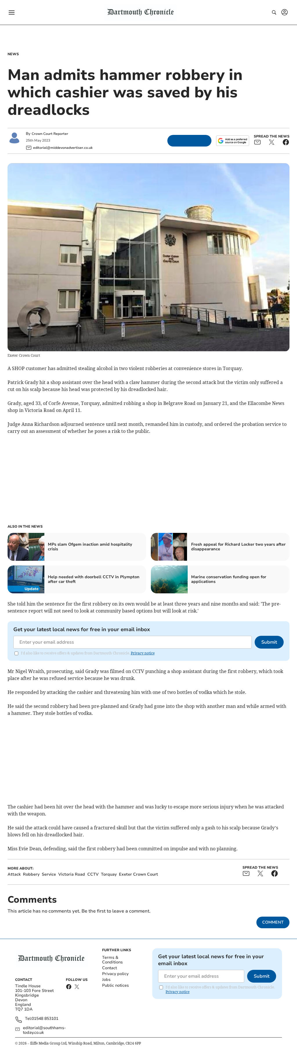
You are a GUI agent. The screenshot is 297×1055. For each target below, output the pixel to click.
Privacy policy (115, 974)
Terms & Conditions (112, 960)
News (13, 54)
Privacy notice (143, 653)
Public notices (115, 985)
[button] (12, 12)
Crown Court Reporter (50, 133)
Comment (273, 922)
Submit (269, 642)
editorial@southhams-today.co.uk (44, 1030)
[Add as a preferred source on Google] (232, 140)
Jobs (106, 979)
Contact (109, 968)
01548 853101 (45, 1018)
